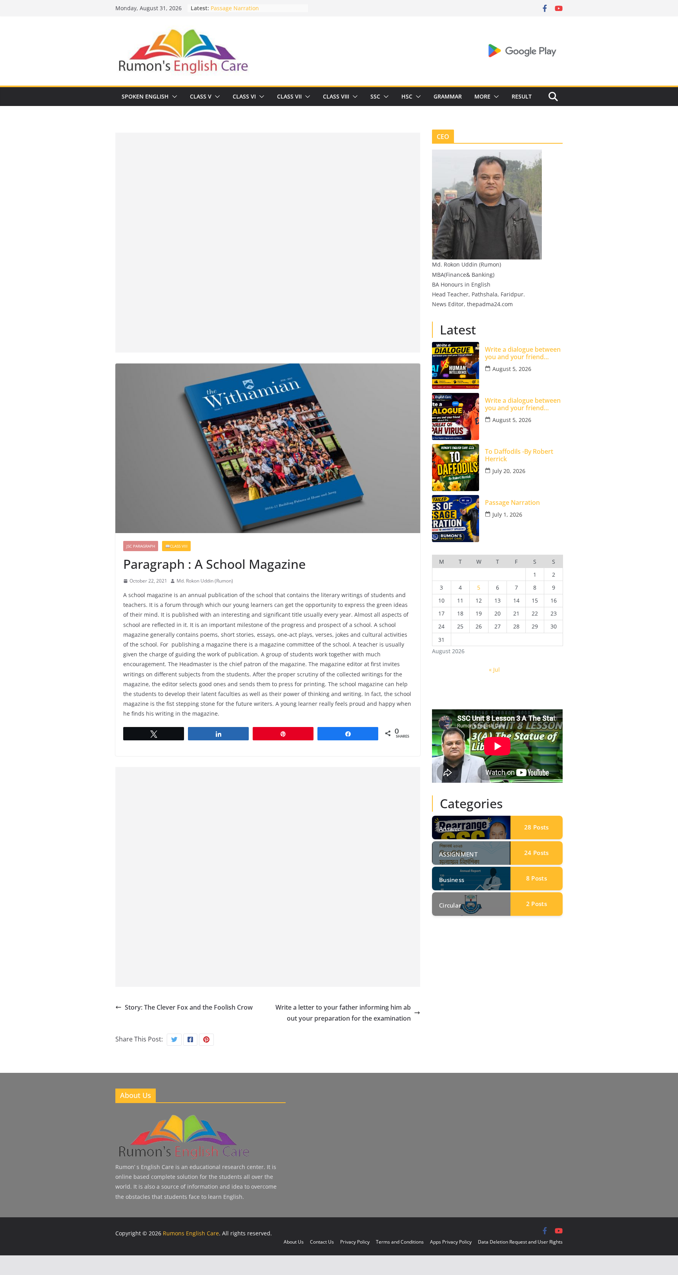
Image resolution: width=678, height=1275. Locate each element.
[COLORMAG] (183, 1116)
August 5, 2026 (511, 369)
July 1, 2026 (507, 514)
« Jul (494, 669)
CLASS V (200, 96)
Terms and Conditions (400, 1241)
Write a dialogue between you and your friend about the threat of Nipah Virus (523, 404)
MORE (482, 96)
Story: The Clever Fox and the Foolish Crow (189, 1007)
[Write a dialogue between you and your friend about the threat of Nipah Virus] (455, 416)
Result (522, 96)
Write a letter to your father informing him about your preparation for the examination (343, 1013)
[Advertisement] (267, 188)
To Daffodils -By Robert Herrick (519, 455)
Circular (450, 905)
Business (451, 880)
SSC (375, 96)
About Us (294, 1241)
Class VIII (336, 96)
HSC (406, 96)
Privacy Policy (355, 1241)
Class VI (244, 96)
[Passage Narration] (455, 518)
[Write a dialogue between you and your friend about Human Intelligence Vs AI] (455, 365)
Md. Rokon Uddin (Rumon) (205, 580)
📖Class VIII (176, 546)
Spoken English (145, 96)
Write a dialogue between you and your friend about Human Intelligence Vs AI (523, 353)
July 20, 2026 (508, 471)
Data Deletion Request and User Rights (520, 1241)
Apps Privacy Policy (451, 1241)
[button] (173, 96)
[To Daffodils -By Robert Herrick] (455, 467)
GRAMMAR (448, 96)
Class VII (289, 96)
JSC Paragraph (140, 546)
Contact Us (322, 1241)
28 (536, 827)
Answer (450, 829)
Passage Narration (235, 9)
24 (536, 853)
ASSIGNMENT (458, 854)
